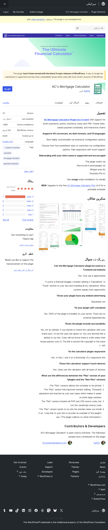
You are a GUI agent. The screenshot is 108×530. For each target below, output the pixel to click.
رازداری (102, 476)
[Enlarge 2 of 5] (79, 206)
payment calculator (11, 164)
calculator (7, 153)
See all (6, 219)
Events (23, 467)
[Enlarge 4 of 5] (56, 206)
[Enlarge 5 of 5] (56, 234)
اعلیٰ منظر (28, 171)
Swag (22, 476)
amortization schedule (11, 148)
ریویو (87, 102)
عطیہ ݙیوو (21, 471)
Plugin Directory (98, 12)
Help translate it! (36, 19)
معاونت (6, 102)
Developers (47, 471)
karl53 (87, 91)
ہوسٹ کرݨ (100, 471)
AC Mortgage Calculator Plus (81, 185)
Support (49, 467)
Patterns (75, 476)
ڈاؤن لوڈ (7, 89)
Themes (75, 467)
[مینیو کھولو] (4, 4)
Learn (50, 462)
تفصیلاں (99, 102)
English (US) (8, 141)
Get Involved (20, 462)
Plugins (75, 471)
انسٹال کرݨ (74, 102)
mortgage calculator (11, 158)
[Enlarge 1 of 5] (101, 206)
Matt (101, 489)
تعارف (102, 462)
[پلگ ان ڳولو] (77, 28)
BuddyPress (98, 498)
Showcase (74, 462)
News (102, 467)
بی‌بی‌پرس (99, 494)
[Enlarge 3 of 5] (79, 226)
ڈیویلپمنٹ (59, 102)
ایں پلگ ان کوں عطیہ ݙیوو (23, 270)
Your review (27, 219)
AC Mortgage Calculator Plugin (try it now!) (66, 119)
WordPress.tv (45, 476)
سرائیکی (95, 510)
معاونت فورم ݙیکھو (26, 245)
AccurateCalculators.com (55, 443)
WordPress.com (96, 485)
